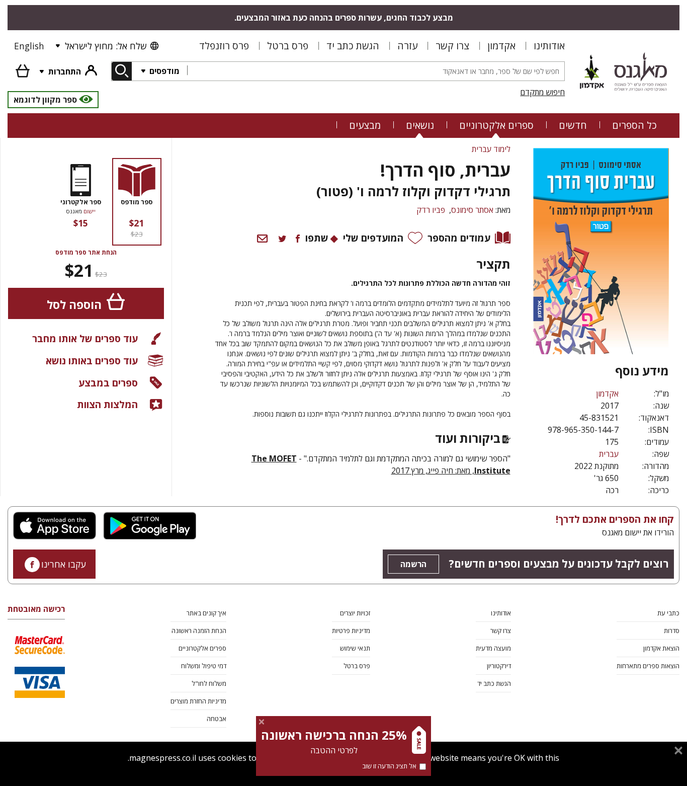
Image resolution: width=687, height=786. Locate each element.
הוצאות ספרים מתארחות (648, 665)
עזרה (407, 45)
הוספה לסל (74, 304)
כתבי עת (668, 612)
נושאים (420, 125)
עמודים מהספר (458, 238)
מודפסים (163, 70)
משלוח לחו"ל (209, 683)
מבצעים (365, 125)
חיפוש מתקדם (542, 92)
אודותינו (549, 45)
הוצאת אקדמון (661, 648)
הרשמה (413, 564)
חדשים (573, 125)
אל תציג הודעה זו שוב (389, 765)
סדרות (671, 630)
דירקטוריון (499, 665)
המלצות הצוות (107, 404)
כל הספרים (634, 125)
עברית (609, 453)
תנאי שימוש (355, 648)
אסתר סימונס (472, 209)
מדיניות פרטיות (351, 630)
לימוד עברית (491, 148)
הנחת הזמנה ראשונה (198, 630)
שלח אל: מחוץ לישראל (105, 46)
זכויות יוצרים (355, 612)
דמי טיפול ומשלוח (203, 665)
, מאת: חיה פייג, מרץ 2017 (432, 470)
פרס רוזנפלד (224, 45)
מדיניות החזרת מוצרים (198, 700)
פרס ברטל (287, 45)
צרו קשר (452, 45)
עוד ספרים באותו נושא (92, 360)
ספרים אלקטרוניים (496, 125)
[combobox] (375, 71)
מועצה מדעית (493, 648)
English (29, 46)
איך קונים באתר (206, 612)
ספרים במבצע (108, 382)
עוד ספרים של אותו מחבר (85, 338)
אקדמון (501, 45)
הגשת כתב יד (352, 45)
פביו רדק (430, 209)
